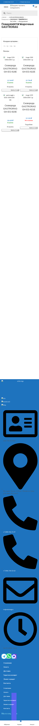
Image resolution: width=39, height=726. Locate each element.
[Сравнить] (16, 57)
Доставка (7, 671)
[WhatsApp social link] (34, 2)
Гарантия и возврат (10, 675)
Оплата (6, 667)
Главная (4, 17)
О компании (8, 663)
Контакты (7, 683)
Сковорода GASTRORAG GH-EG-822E (29, 68)
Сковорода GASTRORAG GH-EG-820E (10, 108)
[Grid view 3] (32, 46)
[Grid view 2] (29, 46)
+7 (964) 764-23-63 (24, 2)
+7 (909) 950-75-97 (8, 2)
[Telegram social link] (37, 2)
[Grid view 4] (35, 46)
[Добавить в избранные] (16, 102)
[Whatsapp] (9, 656)
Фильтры (6, 51)
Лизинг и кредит (9, 679)
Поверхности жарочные (9, 19)
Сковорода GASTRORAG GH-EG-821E (29, 106)
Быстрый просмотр (16, 60)
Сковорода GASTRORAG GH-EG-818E (10, 68)
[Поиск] (4, 13)
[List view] (25, 46)
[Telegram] (4, 656)
